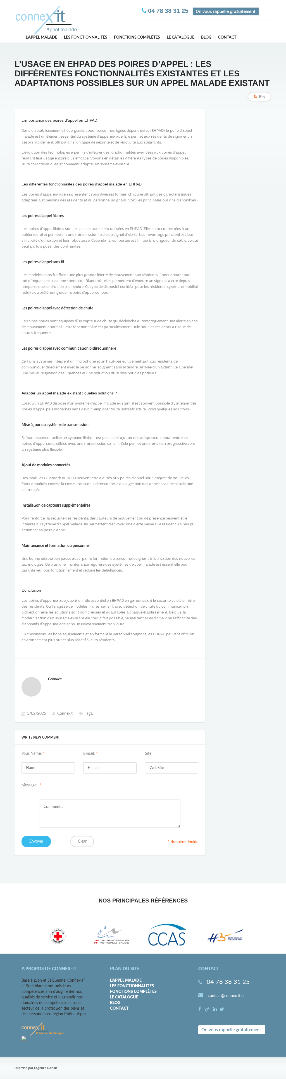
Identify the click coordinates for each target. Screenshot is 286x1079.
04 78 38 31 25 (228, 982)
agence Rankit (46, 1068)
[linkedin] (215, 1010)
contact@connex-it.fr (226, 996)
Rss (262, 97)
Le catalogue (180, 37)
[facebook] (200, 1010)
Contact (227, 37)
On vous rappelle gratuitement (231, 1030)
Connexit (65, 714)
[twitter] (222, 1010)
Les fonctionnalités (85, 37)
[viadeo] (208, 1010)
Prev (27, 936)
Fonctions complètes (137, 37)
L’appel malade (41, 37)
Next (261, 936)
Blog (206, 37)
